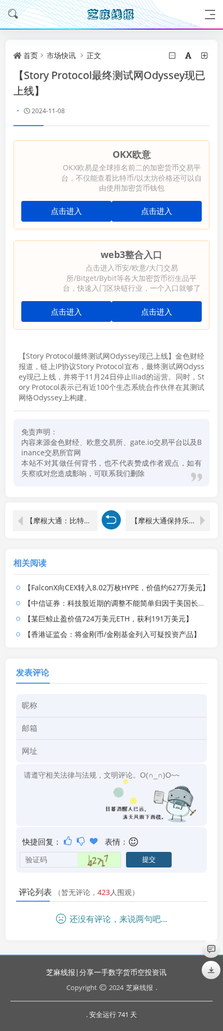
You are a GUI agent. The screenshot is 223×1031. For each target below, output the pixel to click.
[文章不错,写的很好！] (68, 841)
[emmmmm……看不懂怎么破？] (81, 841)
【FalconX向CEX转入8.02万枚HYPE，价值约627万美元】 (117, 587)
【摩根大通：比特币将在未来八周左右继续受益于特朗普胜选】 (61, 520)
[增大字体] (205, 55)
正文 (94, 55)
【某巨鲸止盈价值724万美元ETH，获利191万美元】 (108, 618)
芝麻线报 (139, 987)
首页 (30, 55)
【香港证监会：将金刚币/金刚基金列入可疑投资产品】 (112, 634)
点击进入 (66, 211)
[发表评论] (211, 949)
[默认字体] (189, 55)
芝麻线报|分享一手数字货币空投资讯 (106, 972)
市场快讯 (61, 55)
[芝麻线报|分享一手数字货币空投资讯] (111, 14)
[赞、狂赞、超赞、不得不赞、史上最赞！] (94, 841)
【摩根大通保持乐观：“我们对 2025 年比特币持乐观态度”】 (170, 520)
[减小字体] (173, 55)
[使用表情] (134, 842)
